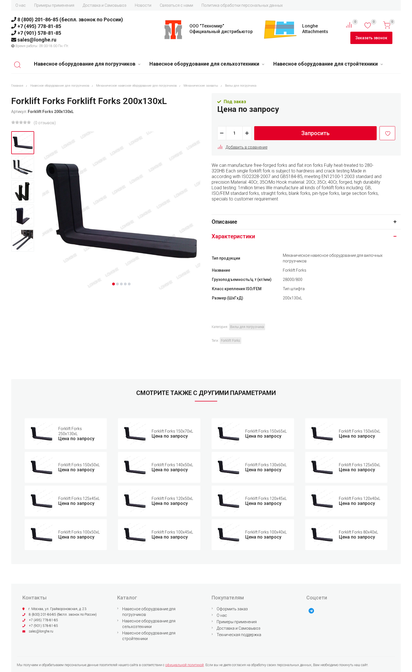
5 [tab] (129, 284)
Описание (224, 221)
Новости (143, 5)
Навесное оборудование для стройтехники (325, 64)
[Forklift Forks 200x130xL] (23, 143)
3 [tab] (121, 284)
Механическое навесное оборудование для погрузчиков (136, 85)
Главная (17, 85)
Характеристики (233, 236)
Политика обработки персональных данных (242, 5)
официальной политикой (184, 665)
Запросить (315, 133)
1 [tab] (113, 284)
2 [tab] (117, 284)
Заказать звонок (371, 38)
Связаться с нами (176, 5)
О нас (20, 5)
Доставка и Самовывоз (104, 5)
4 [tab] (125, 284)
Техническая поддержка (239, 634)
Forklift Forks (230, 341)
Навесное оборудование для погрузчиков (84, 64)
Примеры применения (54, 5)
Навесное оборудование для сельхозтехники (204, 64)
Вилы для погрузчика (240, 85)
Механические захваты (201, 85)
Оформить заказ (232, 609)
